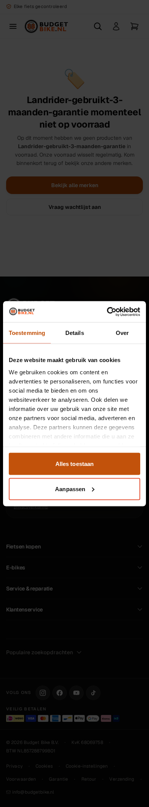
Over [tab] (122, 333)
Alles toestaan (74, 464)
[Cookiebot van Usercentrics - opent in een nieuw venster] (107, 312)
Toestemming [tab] (27, 333)
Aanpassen (70, 488)
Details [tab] (74, 333)
